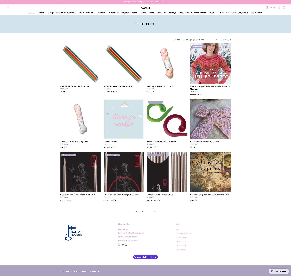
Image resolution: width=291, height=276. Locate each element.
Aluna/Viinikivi (111, 141)
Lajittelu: (176, 39)
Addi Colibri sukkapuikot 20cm (118, 86)
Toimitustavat (181, 237)
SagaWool (70, 271)
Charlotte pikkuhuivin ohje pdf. (205, 141)
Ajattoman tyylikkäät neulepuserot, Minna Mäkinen (210, 87)
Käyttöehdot (181, 241)
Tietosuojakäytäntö (183, 233)
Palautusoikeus (182, 245)
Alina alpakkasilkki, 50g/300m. (74, 141)
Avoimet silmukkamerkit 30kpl (161, 141)
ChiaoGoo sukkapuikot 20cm (160, 194)
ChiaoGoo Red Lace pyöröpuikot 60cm (121, 194)
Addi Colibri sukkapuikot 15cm (74, 86)
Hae (177, 229)
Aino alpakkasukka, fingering (161, 86)
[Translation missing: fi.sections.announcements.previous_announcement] (61, 2)
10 (155, 211)
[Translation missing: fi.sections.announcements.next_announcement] (229, 2)
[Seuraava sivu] (160, 211)
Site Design (79, 271)
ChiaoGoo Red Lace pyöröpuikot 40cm (77, 194)
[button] (8, 7)
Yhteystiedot (181, 249)
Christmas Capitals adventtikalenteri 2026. (210, 194)
